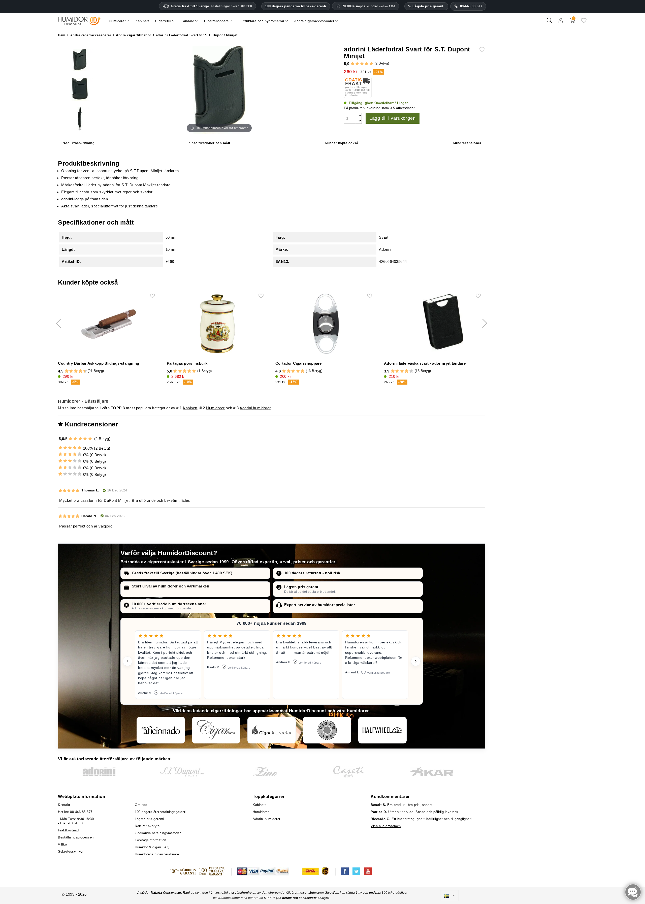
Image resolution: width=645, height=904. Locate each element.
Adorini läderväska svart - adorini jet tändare (425, 363)
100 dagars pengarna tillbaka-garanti (295, 6)
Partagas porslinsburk (187, 363)
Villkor (63, 844)
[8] (80, 371)
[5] (371, 64)
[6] (76, 371)
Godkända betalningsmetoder (158, 833)
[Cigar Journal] (216, 730)
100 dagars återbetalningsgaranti (160, 812)
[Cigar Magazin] (327, 730)
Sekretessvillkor (70, 851)
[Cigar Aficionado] (161, 730)
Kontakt (64, 805)
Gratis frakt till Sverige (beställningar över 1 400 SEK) (182, 573)
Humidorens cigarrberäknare (157, 854)
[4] (366, 64)
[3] (362, 64)
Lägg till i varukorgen (392, 118)
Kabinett (190, 408)
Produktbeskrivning (77, 143)
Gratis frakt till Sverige (211, 6)
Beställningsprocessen (76, 837)
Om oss (141, 805)
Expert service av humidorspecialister (319, 605)
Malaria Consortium (166, 892)
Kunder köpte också (341, 143)
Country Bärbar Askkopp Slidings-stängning (98, 363)
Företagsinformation (150, 840)
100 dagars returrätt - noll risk (312, 573)
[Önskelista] (583, 22)
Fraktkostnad (68, 830)
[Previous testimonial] (127, 661)
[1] (352, 64)
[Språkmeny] (449, 895)
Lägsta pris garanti (302, 587)
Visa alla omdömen (386, 826)
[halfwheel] (382, 730)
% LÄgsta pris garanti (426, 6)
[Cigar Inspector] (271, 730)
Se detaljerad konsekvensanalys (302, 898)
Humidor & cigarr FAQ (152, 847)
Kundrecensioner (467, 143)
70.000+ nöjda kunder (369, 6)
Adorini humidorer (255, 408)
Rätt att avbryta (147, 826)
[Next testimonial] (416, 661)
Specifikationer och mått (209, 143)
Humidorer (215, 408)
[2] (357, 64)
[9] (82, 371)
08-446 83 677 (471, 6)
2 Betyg (382, 63)
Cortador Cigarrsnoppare (298, 363)
